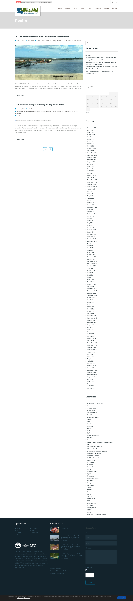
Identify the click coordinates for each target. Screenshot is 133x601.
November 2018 (92, 291)
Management (91, 462)
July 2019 (90, 273)
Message (88, 548)
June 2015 (90, 381)
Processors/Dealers (93, 478)
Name (87, 533)
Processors (90, 476)
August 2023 (91, 162)
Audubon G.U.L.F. (92, 410)
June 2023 (90, 166)
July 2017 (90, 327)
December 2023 (92, 153)
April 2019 (90, 279)
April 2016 (90, 361)
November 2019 (92, 263)
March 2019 (91, 282)
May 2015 (90, 383)
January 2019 (91, 286)
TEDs (88, 501)
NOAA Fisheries (92, 471)
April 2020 (90, 252)
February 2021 (91, 230)
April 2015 (90, 386)
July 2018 (90, 300)
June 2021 (90, 220)
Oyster (71, 111)
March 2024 (91, 146)
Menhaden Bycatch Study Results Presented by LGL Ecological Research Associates (72, 537)
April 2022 (90, 198)
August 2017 (91, 325)
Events (89, 8)
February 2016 (91, 365)
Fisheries (67, 8)
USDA (89, 510)
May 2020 (90, 250)
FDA (88, 431)
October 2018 (91, 293)
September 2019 (92, 268)
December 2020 (92, 234)
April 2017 (90, 334)
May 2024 (90, 141)
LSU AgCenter (91, 460)
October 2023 (91, 157)
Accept (122, 598)
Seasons (89, 489)
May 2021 (90, 223)
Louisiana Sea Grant (93, 458)
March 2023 (91, 173)
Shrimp (76, 111)
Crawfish (89, 424)
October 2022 (91, 184)
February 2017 (91, 338)
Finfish (42, 111)
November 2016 (92, 345)
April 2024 (90, 144)
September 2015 (92, 374)
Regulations (90, 485)
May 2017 (90, 331)
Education (90, 426)
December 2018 (92, 288)
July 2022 (90, 191)
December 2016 (92, 343)
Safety (89, 487)
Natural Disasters (92, 467)
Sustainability (18, 113)
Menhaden (90, 464)
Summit (114, 8)
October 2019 (91, 266)
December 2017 (92, 316)
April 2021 (90, 225)
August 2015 (91, 377)
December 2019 (92, 261)
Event (89, 428)
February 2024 (91, 148)
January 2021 (91, 232)
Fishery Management (93, 435)
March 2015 (91, 388)
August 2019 (91, 270)
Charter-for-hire (92, 412)
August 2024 (91, 134)
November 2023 (92, 155)
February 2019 (91, 284)
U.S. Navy (90, 505)
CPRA (89, 419)
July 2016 (90, 354)
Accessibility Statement (57, 573)
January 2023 (91, 177)
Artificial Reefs (91, 408)
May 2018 (90, 304)
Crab (38, 111)
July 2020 (90, 245)
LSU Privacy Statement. (23, 598)
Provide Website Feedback (58, 571)
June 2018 (90, 302)
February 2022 (91, 202)
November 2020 (92, 236)
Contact (106, 8)
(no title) (88, 55)
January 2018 (91, 313)
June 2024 (90, 139)
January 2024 (91, 150)
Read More (20, 95)
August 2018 (91, 297)
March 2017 (91, 336)
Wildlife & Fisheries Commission (97, 514)
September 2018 (92, 295)
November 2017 (92, 318)
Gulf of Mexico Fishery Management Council (100, 442)
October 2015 (91, 372)
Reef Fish (90, 480)
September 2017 (92, 322)
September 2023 (92, 159)
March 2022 (91, 200)
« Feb (87, 112)
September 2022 (92, 187)
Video (89, 512)
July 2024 (90, 137)
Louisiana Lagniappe (93, 455)
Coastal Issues (41, 40)
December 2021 (92, 207)
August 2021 (91, 216)
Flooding (59, 40)
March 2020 (91, 254)
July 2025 (90, 130)
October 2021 (91, 211)
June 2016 (90, 356)
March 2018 (91, 309)
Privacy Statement (55, 568)
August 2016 (91, 352)
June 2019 (90, 275)
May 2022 (90, 196)
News (75, 8)
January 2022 (91, 205)
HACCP (89, 444)
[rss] (116, 2)
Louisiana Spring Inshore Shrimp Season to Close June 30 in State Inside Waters (71, 555)
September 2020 (92, 241)
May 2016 (90, 359)
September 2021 (92, 214)
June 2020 (90, 248)
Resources (98, 8)
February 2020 (91, 257)
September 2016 (92, 349)
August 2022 (91, 189)
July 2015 (90, 379)
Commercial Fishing (50, 40)
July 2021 (90, 218)
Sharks (89, 492)
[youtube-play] (112, 2)
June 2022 (90, 193)
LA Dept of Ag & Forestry (94, 446)
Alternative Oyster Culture (95, 403)
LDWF (19, 115)
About (82, 8)
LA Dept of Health (92, 449)
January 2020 (91, 259)
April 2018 (90, 306)
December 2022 (92, 180)
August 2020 (91, 243)
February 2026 (91, 128)
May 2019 (90, 277)
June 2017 (90, 329)
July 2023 (90, 164)
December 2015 (92, 370)
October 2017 (91, 320)
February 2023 (91, 175)
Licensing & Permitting (94, 453)
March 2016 (91, 363)
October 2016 (91, 347)
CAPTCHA (89, 567)
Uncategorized (91, 507)
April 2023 (90, 171)
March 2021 (91, 227)
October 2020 (91, 239)
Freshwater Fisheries (93, 440)
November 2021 (92, 209)
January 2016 (91, 368)
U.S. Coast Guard (92, 503)
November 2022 (92, 182)
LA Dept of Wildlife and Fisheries (71, 40)
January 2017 (91, 340)
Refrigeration (91, 483)
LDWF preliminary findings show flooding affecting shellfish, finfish (39, 105)
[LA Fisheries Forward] (27, 11)
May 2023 (90, 168)
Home (60, 8)
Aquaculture (90, 406)
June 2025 (90, 132)
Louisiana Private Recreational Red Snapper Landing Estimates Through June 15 (71, 546)
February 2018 (91, 311)
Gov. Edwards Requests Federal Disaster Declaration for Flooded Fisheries (42, 37)
